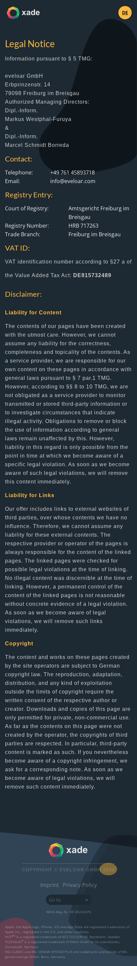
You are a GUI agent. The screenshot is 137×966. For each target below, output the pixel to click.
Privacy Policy (80, 885)
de (125, 12)
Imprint (49, 885)
